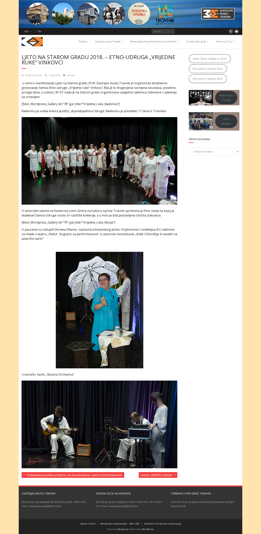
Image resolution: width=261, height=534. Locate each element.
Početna (83, 41)
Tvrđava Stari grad (196, 41)
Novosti (71, 75)
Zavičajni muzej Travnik (107, 41)
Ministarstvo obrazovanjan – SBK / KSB (119, 523)
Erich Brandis (226, 121)
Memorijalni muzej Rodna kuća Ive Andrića (153, 41)
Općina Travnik (87, 523)
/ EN (39, 31)
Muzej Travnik (35, 75)
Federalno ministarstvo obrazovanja (162, 523)
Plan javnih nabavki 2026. (208, 68)
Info (26, 31)
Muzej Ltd (123, 529)
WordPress (147, 529)
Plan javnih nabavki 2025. (208, 78)
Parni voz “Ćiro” (224, 41)
